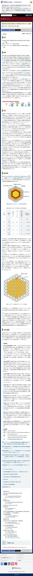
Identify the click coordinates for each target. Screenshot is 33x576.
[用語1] (4, 345)
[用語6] (4, 403)
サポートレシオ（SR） (13, 82)
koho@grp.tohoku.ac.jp (12, 527)
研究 (5, 34)
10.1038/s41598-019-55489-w (14, 439)
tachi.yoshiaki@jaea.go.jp (13, 515)
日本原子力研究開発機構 (9, 484)
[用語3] (4, 373)
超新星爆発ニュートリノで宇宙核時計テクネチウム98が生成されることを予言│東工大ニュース (17, 451)
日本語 (27, 15)
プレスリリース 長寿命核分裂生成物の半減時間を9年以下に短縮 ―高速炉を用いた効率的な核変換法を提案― (17, 443)
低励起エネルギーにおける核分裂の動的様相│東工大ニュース (17, 465)
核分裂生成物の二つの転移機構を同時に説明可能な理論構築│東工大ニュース (17, 447)
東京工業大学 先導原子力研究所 (11, 474)
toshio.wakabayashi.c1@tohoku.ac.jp (15, 502)
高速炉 (25, 63)
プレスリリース (4, 560)
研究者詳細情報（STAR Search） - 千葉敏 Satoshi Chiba (16, 471)
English (30, 15)
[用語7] (4, 412)
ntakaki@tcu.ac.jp (11, 508)
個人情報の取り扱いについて (7, 557)
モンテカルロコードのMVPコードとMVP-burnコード (18, 176)
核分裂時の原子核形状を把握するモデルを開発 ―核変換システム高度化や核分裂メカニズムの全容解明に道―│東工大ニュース (17, 456)
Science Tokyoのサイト (19, 8)
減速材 (25, 70)
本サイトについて (21, 554)
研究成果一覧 (7, 487)
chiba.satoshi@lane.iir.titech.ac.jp (14, 496)
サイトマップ (20, 557)
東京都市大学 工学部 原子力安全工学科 (12, 481)
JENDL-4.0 (17, 178)
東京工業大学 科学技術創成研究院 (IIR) (12, 476)
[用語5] (4, 395)
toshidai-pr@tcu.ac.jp (12, 531)
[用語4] (4, 384)
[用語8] (4, 421)
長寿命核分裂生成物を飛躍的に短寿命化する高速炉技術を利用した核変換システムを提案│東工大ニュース (17, 461)
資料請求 (19, 560)
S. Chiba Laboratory (8, 469)
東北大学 (6, 479)
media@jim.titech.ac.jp (12, 522)
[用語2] (4, 361)
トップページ (4, 554)
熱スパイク (23, 74)
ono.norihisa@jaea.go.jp (13, 536)
